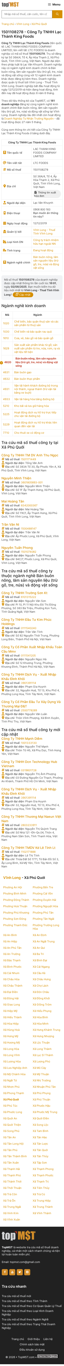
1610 (6, 338)
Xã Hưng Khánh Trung (46, 1029)
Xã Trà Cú (39, 1194)
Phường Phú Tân (43, 912)
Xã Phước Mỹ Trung (45, 1112)
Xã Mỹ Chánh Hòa (14, 1074)
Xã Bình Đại (40, 960)
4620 (7, 362)
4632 (6, 378)
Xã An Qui (39, 947)
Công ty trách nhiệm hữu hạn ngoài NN (46, 241)
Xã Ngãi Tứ (10, 1080)
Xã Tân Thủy (40, 1156)
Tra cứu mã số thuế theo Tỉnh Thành (24, 1301)
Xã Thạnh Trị (41, 1181)
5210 (6, 406)
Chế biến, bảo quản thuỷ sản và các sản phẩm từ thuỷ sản (36, 323)
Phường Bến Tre (43, 887)
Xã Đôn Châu (41, 992)
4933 (6, 399)
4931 (6, 389)
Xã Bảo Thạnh (12, 960)
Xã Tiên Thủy (41, 1188)
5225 (6, 414)
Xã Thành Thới (12, 1181)
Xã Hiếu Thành (12, 1017)
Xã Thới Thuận (12, 1188)
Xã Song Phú (11, 1131)
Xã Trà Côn (10, 1194)
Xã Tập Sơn (40, 1162)
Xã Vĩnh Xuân (11, 1219)
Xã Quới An (10, 1118)
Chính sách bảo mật (32, 1344)
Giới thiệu (34, 1339)
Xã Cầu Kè (39, 973)
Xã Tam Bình (40, 1131)
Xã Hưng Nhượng (43, 1036)
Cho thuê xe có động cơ (29, 432)
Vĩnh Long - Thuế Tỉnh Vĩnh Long (44, 231)
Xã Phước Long (12, 1112)
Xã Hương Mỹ (11, 1042)
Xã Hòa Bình (40, 1017)
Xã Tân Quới (40, 1150)
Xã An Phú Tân (12, 947)
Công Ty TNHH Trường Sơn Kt (24, 593)
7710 (6, 432)
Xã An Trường (11, 954)
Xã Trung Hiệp (42, 1200)
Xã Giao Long (11, 1004)
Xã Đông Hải (11, 998)
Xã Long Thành (42, 1049)
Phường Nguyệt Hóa (45, 906)
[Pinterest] (27, 1272)
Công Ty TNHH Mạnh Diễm (21, 738)
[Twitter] (20, 1272)
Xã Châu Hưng (42, 979)
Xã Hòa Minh (41, 1023)
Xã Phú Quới (39, 24)
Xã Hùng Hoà (11, 1029)
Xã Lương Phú (41, 1061)
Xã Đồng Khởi (41, 998)
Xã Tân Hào (40, 1137)
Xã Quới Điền (41, 1118)
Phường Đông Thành (16, 900)
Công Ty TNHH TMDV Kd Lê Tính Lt (28, 848)
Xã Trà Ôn (9, 1200)
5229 (6, 424)
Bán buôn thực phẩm (27, 378)
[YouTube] (12, 1272)
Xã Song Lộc (40, 1124)
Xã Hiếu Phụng (42, 1011)
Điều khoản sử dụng (32, 1349)
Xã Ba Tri (38, 954)
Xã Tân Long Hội (13, 1143)
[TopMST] (10, 4)
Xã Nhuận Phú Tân (44, 1086)
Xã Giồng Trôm (42, 1004)
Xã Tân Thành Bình (15, 1156)
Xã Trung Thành (43, 1206)
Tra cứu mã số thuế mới (16, 1296)
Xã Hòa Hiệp (11, 1023)
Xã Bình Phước (12, 966)
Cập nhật (24, 294)
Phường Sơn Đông (14, 918)
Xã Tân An (9, 1137)
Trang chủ (7, 24)
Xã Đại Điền (10, 992)
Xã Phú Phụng (41, 1093)
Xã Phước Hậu (41, 1105)
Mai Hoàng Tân (12, 501)
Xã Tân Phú (10, 1150)
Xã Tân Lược (40, 1143)
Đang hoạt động (43, 250)
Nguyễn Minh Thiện (16, 478)
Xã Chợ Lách (40, 985)
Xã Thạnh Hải (11, 1169)
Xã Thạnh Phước (43, 1175)
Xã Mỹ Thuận (41, 1074)
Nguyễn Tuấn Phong (17, 548)
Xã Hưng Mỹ (10, 1036)
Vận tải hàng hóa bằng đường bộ (34, 399)
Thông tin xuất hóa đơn (45, 194)
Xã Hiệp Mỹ (10, 1011)
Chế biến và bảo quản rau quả (33, 331)
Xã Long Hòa (11, 1049)
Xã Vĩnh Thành (42, 1213)
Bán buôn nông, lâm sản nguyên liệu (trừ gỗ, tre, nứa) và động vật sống (46, 262)
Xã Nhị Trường (42, 1080)
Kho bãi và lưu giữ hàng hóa (31, 406)
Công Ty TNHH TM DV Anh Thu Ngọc (29, 455)
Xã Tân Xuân (11, 1162)
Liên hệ (48, 1339)
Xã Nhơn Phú (11, 1086)
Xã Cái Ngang (41, 966)
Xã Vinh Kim (10, 1213)
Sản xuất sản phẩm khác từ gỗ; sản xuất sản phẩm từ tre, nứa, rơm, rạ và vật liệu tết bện (37, 348)
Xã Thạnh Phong (43, 1169)
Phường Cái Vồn (43, 893)
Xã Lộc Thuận (41, 1042)
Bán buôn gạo (22, 372)
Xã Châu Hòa (11, 979)
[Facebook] (5, 1272)
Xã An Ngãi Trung (44, 941)
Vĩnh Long (22, 24)
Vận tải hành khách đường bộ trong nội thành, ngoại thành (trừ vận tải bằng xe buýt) (36, 389)
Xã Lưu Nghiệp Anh (15, 1067)
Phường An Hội (12, 887)
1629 (6, 348)
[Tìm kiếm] (57, 14)
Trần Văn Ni (10, 524)
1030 (6, 331)
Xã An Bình (10, 935)
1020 (6, 323)
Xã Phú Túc (10, 1105)
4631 (6, 372)
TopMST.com (26, 1357)
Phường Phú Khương (16, 912)
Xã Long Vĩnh (11, 1055)
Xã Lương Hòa (12, 1061)
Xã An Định (40, 935)
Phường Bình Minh (14, 893)
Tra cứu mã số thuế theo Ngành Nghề (25, 1319)
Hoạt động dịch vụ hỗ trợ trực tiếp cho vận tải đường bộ (35, 414)
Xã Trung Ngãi (12, 1206)
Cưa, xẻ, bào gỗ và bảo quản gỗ (33, 338)
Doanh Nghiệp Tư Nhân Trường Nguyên (29, 118)
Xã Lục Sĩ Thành (43, 1055)
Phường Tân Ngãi (43, 918)
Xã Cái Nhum (11, 973)
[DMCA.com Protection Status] (48, 1357)
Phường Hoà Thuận (15, 906)
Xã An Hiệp (10, 941)
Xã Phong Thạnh (13, 1093)
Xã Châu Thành (12, 985)
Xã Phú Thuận (41, 1099)
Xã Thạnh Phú (12, 1175)
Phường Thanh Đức (15, 925)
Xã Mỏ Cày (39, 1067)
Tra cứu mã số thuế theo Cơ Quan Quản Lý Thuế (32, 1306)
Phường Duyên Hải (44, 900)
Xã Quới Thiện (12, 1124)
